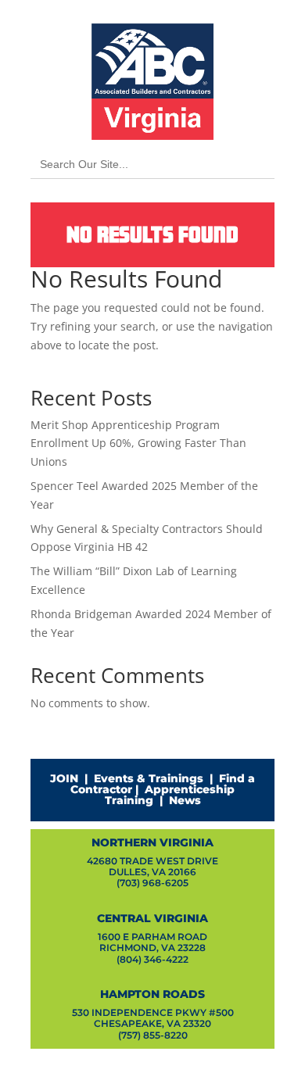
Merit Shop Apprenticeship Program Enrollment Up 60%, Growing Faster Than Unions (138, 443)
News (185, 800)
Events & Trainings (148, 778)
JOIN (64, 778)
